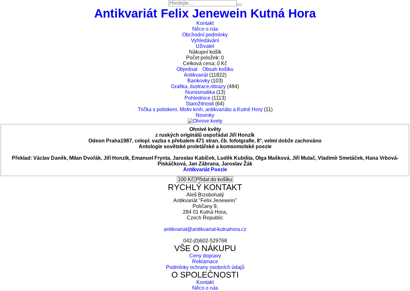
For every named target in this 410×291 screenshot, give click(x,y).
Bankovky (198, 80)
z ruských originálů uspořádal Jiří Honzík (205, 135)
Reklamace (205, 261)
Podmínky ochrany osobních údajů (205, 267)
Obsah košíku (218, 69)
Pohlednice (197, 98)
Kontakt (205, 23)
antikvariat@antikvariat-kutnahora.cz (205, 229)
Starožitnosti (200, 103)
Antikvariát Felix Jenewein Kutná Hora (205, 13)
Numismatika (200, 92)
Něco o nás (205, 29)
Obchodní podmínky (205, 34)
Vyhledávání (205, 40)
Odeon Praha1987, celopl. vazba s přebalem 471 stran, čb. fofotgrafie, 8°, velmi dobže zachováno (205, 140)
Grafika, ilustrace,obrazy (198, 86)
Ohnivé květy (205, 129)
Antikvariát (196, 75)
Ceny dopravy (205, 255)
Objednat (186, 69)
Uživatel (205, 46)
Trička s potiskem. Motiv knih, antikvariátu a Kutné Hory (200, 109)
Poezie (219, 169)
